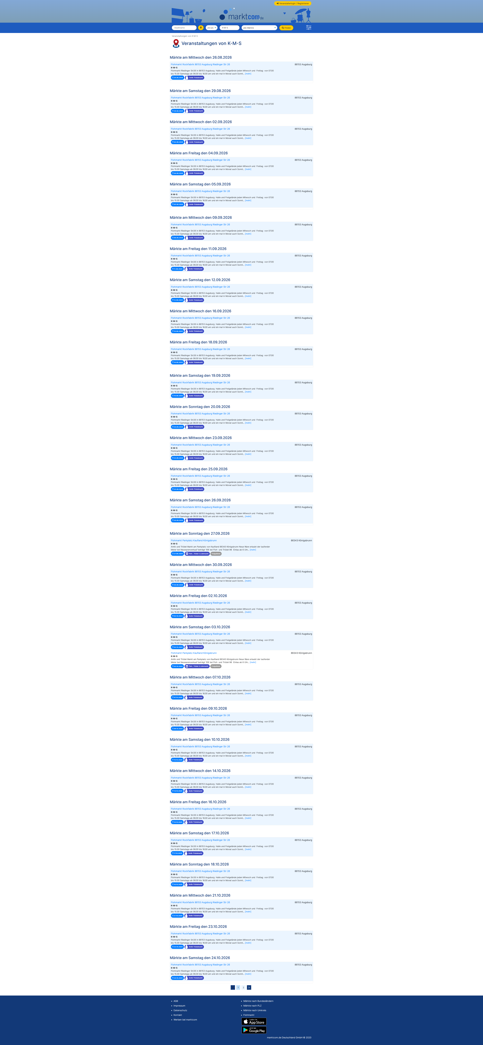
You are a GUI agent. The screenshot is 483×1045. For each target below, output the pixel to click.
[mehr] (248, 73)
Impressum (179, 1005)
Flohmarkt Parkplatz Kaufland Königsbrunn (194, 540)
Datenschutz (180, 1010)
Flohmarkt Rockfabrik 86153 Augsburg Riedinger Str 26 (200, 64)
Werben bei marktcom (185, 1019)
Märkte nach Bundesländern (258, 1001)
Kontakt (178, 1015)
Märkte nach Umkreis (254, 1010)
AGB (176, 1001)
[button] (308, 27)
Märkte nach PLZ (252, 1005)
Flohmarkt (248, 1015)
